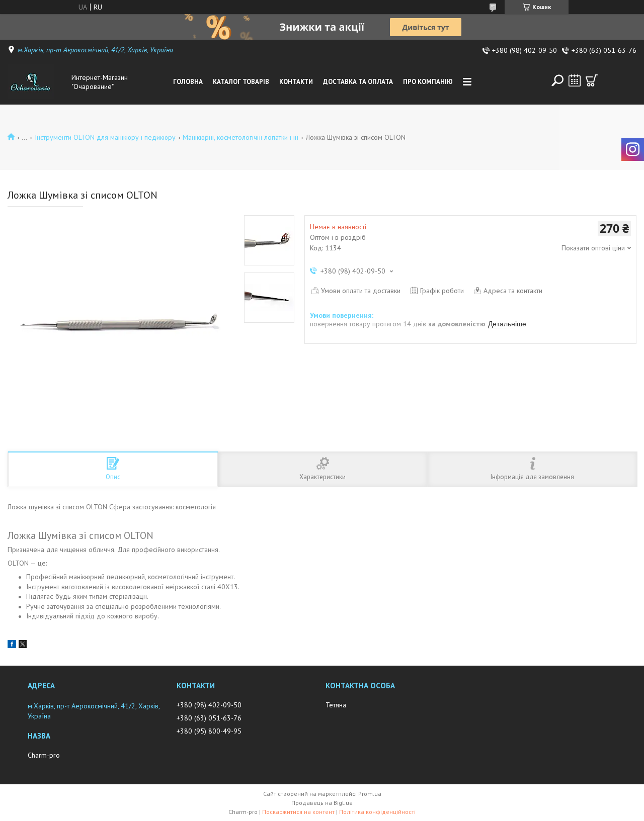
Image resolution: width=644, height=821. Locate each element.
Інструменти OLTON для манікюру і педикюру (105, 137)
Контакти (296, 81)
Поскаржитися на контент (298, 811)
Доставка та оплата (358, 81)
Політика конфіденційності (377, 811)
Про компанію (428, 81)
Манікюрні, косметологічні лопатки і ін (240, 137)
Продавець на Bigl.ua (322, 802)
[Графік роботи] (575, 80)
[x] (23, 645)
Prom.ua (369, 793)
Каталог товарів (241, 81)
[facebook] (12, 645)
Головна (188, 81)
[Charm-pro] (37, 82)
